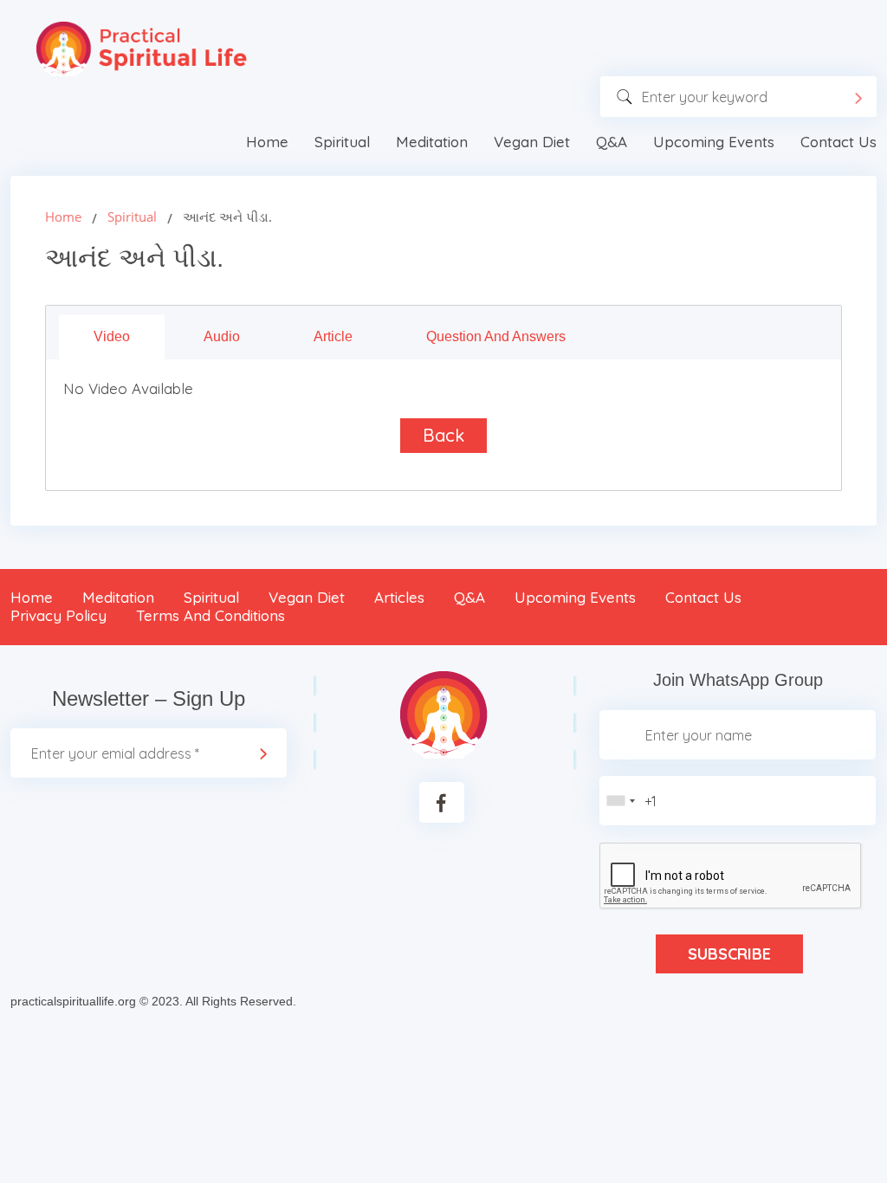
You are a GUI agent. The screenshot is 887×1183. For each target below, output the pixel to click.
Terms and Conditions (210, 615)
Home (267, 142)
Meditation (432, 142)
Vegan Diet (532, 142)
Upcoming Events (713, 142)
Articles (399, 597)
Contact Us (838, 142)
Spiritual (342, 142)
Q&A (611, 142)
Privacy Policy (58, 615)
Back (443, 435)
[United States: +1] (620, 800)
